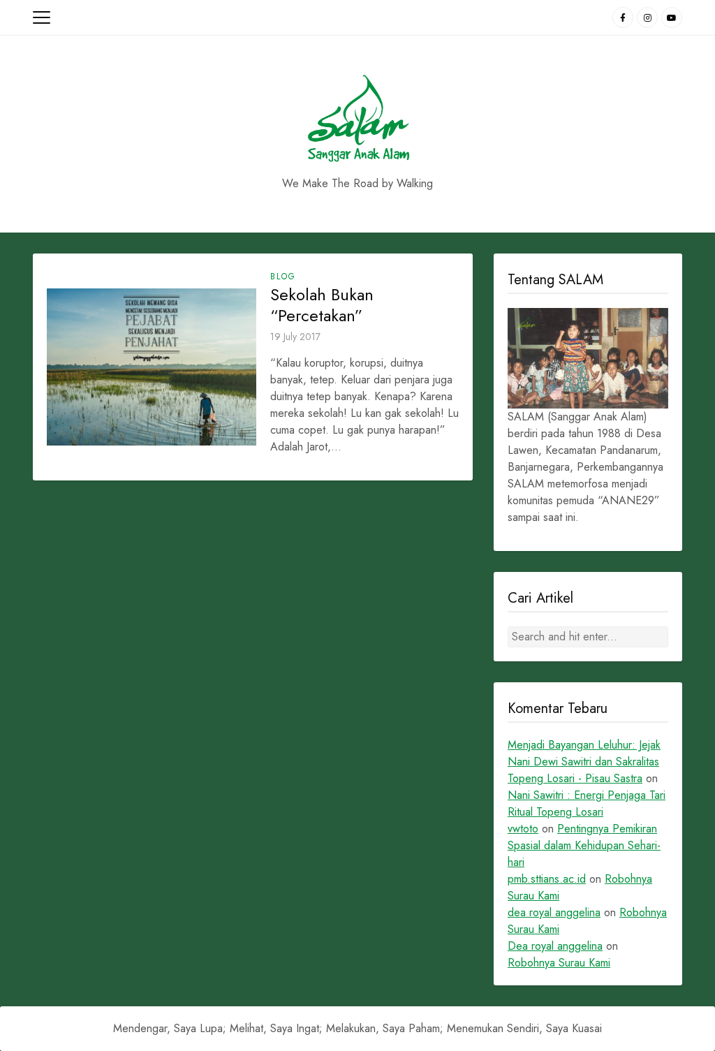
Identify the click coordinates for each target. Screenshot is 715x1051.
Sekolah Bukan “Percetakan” (322, 305)
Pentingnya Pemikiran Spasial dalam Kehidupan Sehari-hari (584, 845)
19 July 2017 (295, 337)
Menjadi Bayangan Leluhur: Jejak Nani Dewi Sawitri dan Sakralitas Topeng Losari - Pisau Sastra (584, 761)
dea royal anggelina (554, 912)
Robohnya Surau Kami (559, 963)
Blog (283, 276)
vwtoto (523, 829)
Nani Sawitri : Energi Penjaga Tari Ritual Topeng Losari (586, 803)
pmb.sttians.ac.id (547, 879)
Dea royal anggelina (555, 946)
